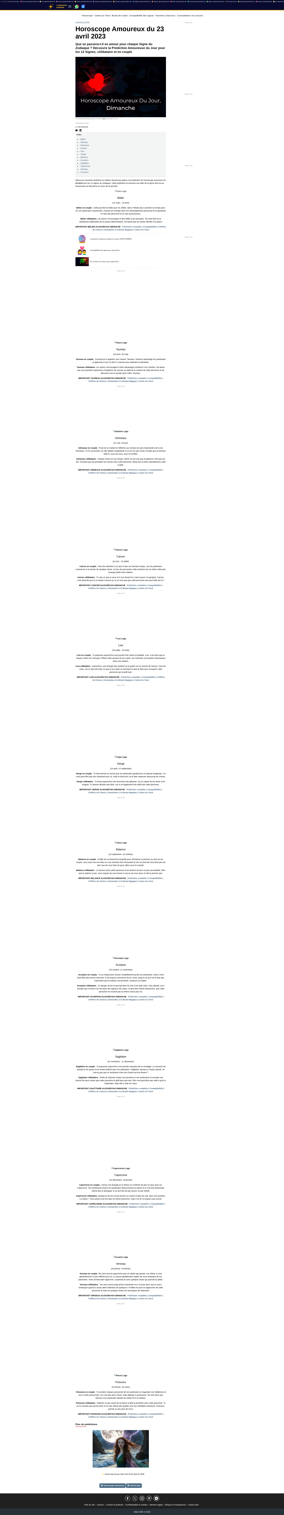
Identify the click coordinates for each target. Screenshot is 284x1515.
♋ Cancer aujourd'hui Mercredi (83, 1)
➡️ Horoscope (134, 1485)
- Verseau (83, 169)
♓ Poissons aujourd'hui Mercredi (29, 1)
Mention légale (156, 1505)
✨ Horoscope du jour (13, 1)
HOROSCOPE (82, 22)
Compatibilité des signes (141, 15)
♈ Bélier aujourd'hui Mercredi (178, 1)
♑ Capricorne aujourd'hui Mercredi (102, 1)
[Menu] (69, 6)
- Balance (83, 157)
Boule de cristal (119, 15)
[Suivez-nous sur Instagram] (142, 1498)
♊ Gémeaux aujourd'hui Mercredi (122, 1)
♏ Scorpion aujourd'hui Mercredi (196, 1)
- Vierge (82, 154)
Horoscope (87, 15)
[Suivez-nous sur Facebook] (127, 1498)
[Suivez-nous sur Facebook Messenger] (156, 1498)
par (81, 127)
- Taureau (83, 142)
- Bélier (82, 139)
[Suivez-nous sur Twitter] (135, 1498)
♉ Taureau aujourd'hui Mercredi (160, 1)
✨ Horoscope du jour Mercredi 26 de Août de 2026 (123, 1474)
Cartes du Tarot (102, 15)
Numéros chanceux (166, 15)
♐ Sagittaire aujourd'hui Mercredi (141, 1)
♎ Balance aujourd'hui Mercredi (215, 1)
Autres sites (193, 1505)
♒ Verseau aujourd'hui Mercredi (64, 1)
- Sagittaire (84, 163)
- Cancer (83, 148)
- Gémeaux (84, 145)
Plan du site (89, 1505)
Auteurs (100, 1505)
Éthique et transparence (175, 1505)
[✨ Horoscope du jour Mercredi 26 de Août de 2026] (121, 1449)
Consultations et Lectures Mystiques (195, 15)
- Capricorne (84, 166)
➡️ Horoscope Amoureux (112, 1485)
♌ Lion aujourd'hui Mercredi (47, 1)
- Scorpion (83, 160)
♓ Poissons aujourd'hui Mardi (264, 1)
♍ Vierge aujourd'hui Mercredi (246, 1)
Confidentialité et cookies (136, 1505)
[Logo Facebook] (83, 6)
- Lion (81, 151)
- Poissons (84, 172)
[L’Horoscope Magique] (50, 6)
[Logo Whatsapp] (77, 5)
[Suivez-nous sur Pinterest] (149, 1498)
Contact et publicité (114, 1505)
